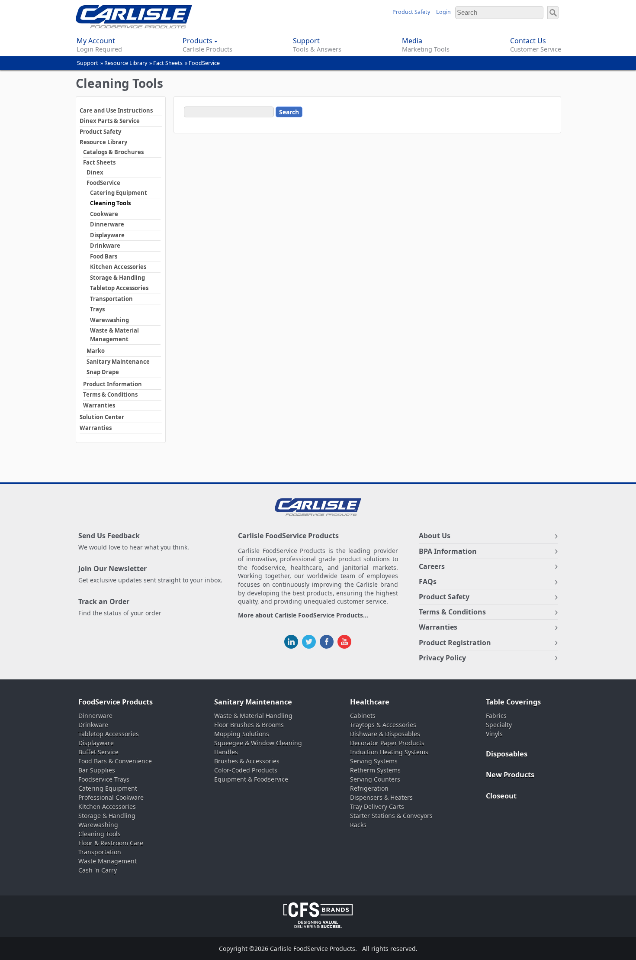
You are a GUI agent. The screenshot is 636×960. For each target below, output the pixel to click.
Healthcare (369, 702)
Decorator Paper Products (387, 743)
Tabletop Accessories (119, 288)
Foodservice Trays (103, 779)
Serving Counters (375, 779)
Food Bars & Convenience (115, 761)
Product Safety (411, 12)
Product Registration (455, 642)
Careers (432, 566)
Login (443, 12)
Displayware (107, 235)
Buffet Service (98, 752)
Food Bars (103, 256)
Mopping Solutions (241, 734)
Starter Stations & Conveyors (391, 815)
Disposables (506, 754)
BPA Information (448, 551)
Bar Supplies (96, 770)
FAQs (428, 581)
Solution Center (102, 417)
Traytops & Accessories (383, 725)
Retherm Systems (375, 770)
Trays (97, 309)
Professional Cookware (111, 797)
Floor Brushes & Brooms (249, 725)
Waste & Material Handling (253, 715)
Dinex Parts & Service (110, 121)
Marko (96, 351)
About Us (434, 535)
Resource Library (125, 63)
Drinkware (105, 245)
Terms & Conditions (110, 394)
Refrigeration (369, 788)
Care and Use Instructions (116, 110)
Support (87, 63)
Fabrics (496, 715)
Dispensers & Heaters (381, 797)
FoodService (204, 63)
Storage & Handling (117, 277)
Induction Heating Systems (389, 752)
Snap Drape (103, 372)
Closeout (501, 796)
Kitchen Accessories (118, 267)
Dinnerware (107, 224)
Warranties (99, 405)
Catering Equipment (118, 193)
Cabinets (363, 715)
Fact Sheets (168, 63)
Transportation (111, 299)
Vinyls (494, 734)
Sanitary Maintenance (118, 361)
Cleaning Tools (110, 203)
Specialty (499, 725)
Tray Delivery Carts (377, 806)
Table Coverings (513, 702)
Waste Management (107, 861)
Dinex (95, 172)
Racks (358, 825)
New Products (510, 774)
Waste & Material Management (114, 334)
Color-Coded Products (245, 770)
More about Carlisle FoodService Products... (303, 615)
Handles (226, 752)
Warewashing (109, 320)
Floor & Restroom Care (110, 843)
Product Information (112, 384)
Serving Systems (374, 761)
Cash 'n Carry (97, 870)
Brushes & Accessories (246, 761)
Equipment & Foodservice (251, 779)
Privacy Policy (442, 658)
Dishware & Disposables (385, 734)
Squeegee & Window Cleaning (258, 743)
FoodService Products (115, 702)
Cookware (104, 214)
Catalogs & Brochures (113, 152)
